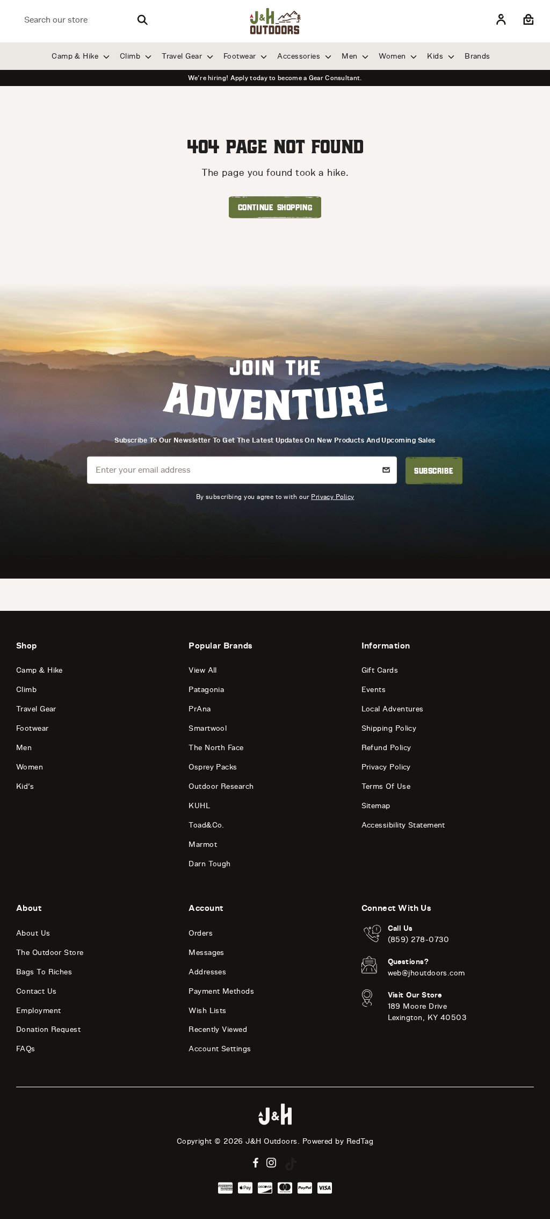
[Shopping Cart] (527, 19)
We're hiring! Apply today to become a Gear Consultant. (274, 78)
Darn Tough (210, 863)
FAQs (25, 1048)
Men (351, 56)
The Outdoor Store (50, 952)
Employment (38, 1010)
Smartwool (208, 728)
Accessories (299, 56)
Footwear (240, 56)
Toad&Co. (207, 825)
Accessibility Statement (403, 825)
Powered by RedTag (338, 1141)
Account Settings (220, 1048)
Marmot (203, 844)
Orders (201, 933)
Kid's (25, 786)
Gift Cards (380, 670)
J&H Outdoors (271, 1141)
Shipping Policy (389, 728)
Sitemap (375, 805)
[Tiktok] (291, 1164)
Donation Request (48, 1029)
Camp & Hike (76, 56)
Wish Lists (208, 1010)
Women (393, 56)
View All (203, 670)
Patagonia (206, 689)
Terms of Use (385, 786)
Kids (436, 56)
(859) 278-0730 (419, 939)
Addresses (207, 971)
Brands (477, 56)
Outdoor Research (221, 786)
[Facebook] (255, 1163)
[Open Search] (142, 20)
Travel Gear (183, 56)
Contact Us (36, 991)
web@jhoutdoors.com (426, 973)
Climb (131, 56)
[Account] (501, 19)
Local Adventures (392, 709)
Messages (207, 952)
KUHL (199, 805)
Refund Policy (386, 747)
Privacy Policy (332, 497)
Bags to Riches (44, 971)
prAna (200, 709)
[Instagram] (271, 1163)
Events (373, 689)
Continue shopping (275, 207)
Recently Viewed (218, 1029)
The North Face (216, 747)
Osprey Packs (213, 767)
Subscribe (433, 470)
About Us (33, 933)
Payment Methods (221, 991)
